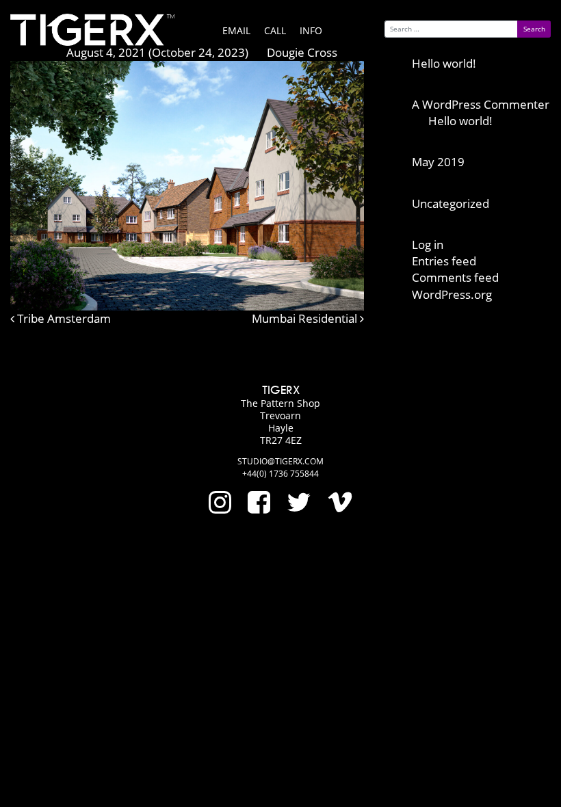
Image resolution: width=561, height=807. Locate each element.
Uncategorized (450, 203)
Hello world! (444, 63)
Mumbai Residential (306, 318)
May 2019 (438, 162)
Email (236, 30)
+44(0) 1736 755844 (280, 473)
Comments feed (455, 277)
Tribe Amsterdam (62, 318)
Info (311, 30)
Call (275, 30)
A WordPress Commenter (480, 104)
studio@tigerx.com (280, 461)
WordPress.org (452, 294)
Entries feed (444, 261)
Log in (427, 244)
